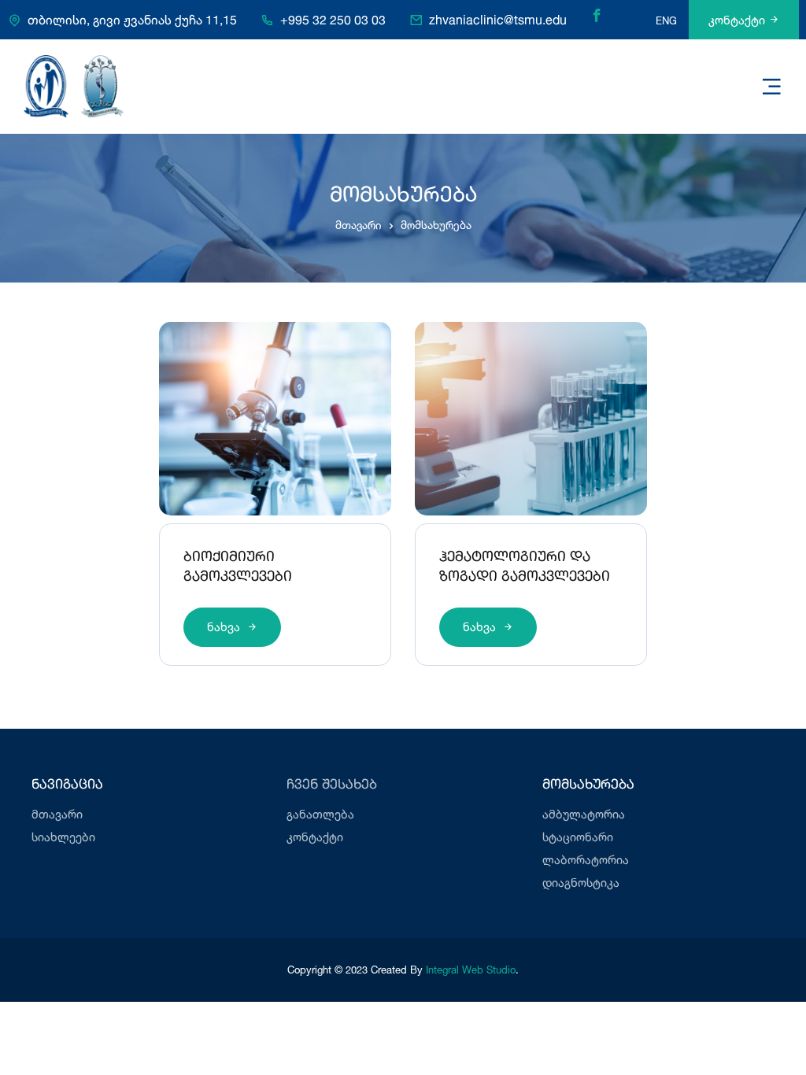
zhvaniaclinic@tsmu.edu (498, 20)
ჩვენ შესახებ (332, 785)
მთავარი (358, 224)
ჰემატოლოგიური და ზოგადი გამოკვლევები (524, 567)
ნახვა (225, 626)
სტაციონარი (577, 836)
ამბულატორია (583, 814)
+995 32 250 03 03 (333, 20)
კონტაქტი (736, 20)
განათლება (320, 814)
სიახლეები (63, 836)
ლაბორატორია (585, 859)
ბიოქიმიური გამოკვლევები (237, 567)
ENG (666, 20)
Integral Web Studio (471, 969)
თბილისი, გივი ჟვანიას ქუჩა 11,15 (132, 20)
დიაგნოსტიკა (580, 882)
